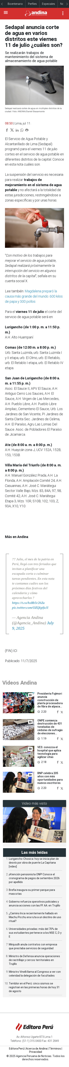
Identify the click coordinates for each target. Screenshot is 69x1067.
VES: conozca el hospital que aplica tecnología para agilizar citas (49, 752)
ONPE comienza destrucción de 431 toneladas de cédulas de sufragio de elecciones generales (50, 728)
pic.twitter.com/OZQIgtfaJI (30, 607)
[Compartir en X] (61, 712)
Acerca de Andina (36, 1048)
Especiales (48, 3)
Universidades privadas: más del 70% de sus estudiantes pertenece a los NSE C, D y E (35, 932)
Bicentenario (15, 3)
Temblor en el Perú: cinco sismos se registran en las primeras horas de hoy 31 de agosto (34, 987)
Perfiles (32, 3)
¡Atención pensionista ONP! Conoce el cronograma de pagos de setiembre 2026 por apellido (34, 878)
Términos (55, 1048)
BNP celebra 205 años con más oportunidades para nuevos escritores (50, 778)
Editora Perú (16, 1048)
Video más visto (34, 803)
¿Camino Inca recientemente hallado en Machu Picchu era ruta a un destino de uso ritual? (35, 917)
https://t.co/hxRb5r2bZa (28, 603)
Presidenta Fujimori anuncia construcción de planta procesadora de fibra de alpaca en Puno (50, 701)
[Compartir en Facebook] (58, 712)
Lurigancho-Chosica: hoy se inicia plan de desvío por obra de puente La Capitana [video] (34, 862)
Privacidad (35, 1051)
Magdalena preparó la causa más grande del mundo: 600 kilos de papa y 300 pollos (34, 296)
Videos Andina (19, 683)
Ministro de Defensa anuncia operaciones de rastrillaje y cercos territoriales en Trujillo (34, 960)
